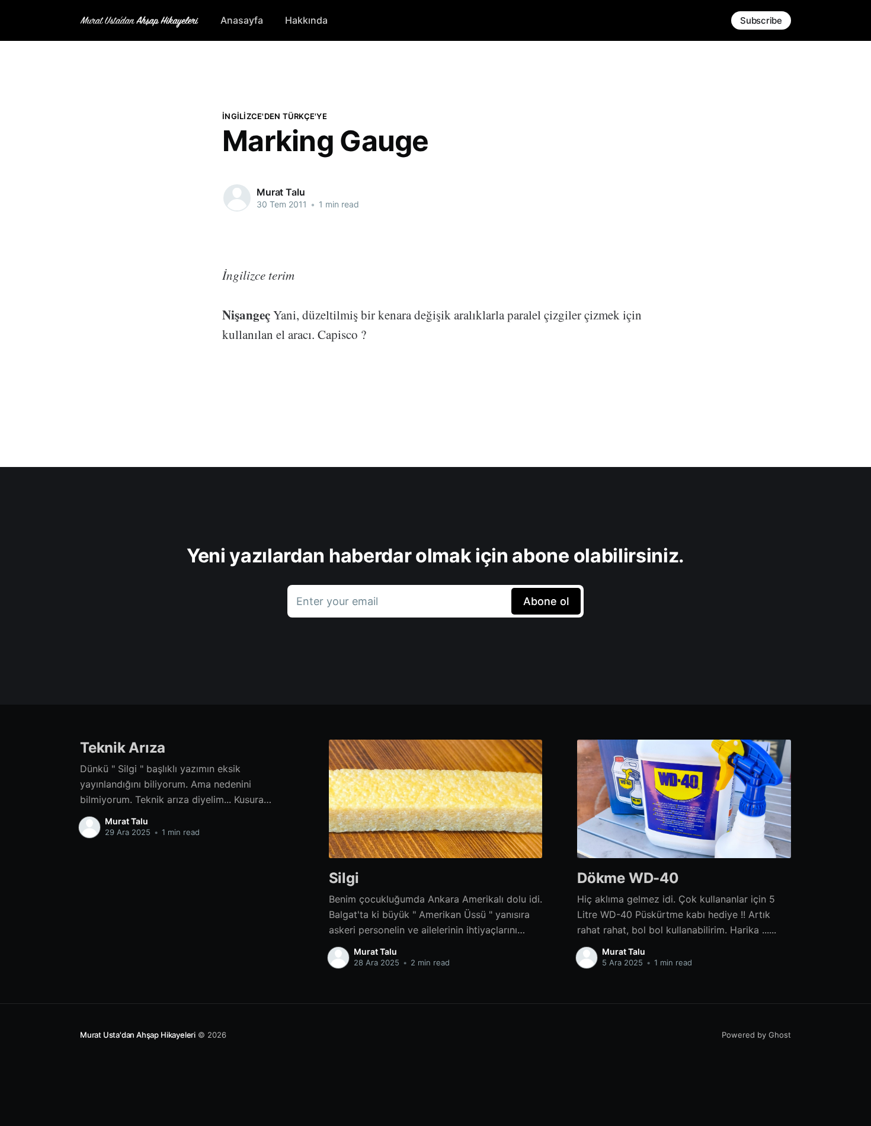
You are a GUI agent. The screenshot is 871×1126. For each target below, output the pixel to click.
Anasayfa (241, 20)
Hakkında (306, 20)
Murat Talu (281, 192)
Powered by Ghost (756, 1034)
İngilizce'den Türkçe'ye (274, 116)
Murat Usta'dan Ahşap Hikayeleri (138, 1034)
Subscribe (761, 20)
